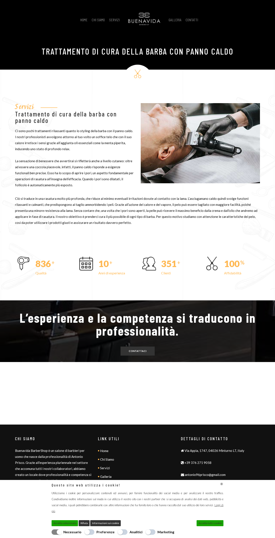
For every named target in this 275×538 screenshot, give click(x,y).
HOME (83, 19)
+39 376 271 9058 (197, 463)
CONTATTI (192, 19)
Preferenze (105, 532)
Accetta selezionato (64, 523)
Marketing (165, 532)
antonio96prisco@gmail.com (205, 475)
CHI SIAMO (98, 19)
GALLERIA (175, 19)
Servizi (105, 468)
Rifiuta (84, 523)
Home (104, 451)
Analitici (136, 532)
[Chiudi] (221, 484)
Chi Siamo (107, 459)
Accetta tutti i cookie (210, 523)
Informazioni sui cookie (105, 523)
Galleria (106, 476)
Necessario (72, 532)
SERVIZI (114, 19)
